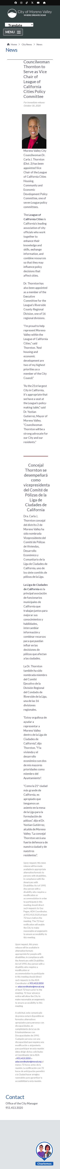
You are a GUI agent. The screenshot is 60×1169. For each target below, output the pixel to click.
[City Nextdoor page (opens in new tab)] (44, 3)
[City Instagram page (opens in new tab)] (21, 3)
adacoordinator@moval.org (31, 986)
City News (27, 44)
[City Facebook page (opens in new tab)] (16, 3)
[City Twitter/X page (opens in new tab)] (32, 3)
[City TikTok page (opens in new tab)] (27, 3)
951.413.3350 (37, 983)
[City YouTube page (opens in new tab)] (38, 3)
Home (14, 44)
